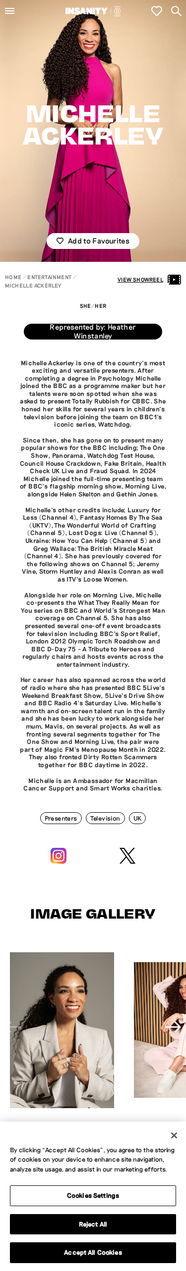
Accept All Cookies (93, 1252)
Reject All (93, 1224)
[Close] (174, 1135)
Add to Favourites (98, 240)
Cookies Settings (93, 1195)
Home (13, 277)
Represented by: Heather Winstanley (93, 332)
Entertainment (49, 277)
